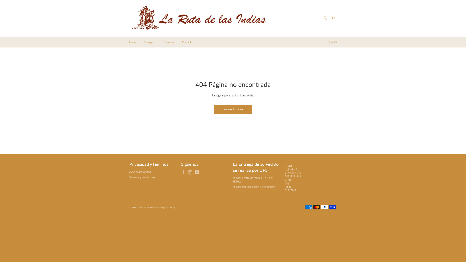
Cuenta (333, 41)
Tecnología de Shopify (165, 207)
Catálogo (149, 42)
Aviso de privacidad (140, 171)
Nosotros (169, 42)
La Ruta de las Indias (146, 207)
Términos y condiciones (142, 177)
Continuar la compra (233, 109)
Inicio (132, 42)
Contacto (187, 42)
